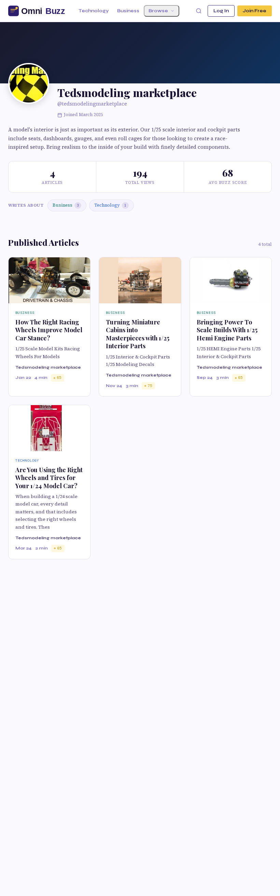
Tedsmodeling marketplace (48, 367)
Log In (221, 11)
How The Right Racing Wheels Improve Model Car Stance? (48, 330)
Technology (94, 11)
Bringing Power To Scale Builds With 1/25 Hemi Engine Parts (227, 330)
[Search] (199, 11)
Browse (158, 11)
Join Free (254, 11)
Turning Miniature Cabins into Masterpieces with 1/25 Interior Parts (137, 334)
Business (128, 11)
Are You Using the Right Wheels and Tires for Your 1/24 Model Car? (49, 478)
